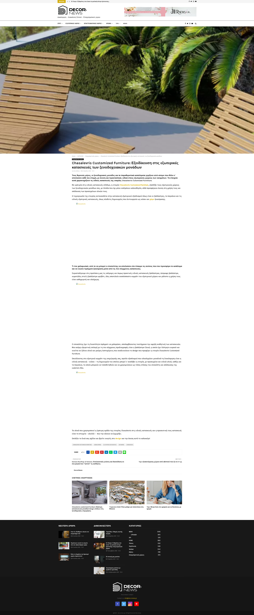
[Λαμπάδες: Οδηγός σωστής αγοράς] (99, 534)
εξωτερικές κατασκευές (109, 444)
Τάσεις (131, 543)
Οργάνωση (132, 546)
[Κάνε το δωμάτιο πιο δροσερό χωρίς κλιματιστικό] (64, 556)
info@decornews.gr (131, 598)
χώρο (152, 199)
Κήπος (131, 552)
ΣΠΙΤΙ (59, 23)
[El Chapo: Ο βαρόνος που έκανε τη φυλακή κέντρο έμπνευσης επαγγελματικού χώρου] (99, 545)
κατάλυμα (121, 444)
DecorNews (77, 171)
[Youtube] (192, 23)
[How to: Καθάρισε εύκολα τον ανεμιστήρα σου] (64, 534)
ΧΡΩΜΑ (108, 23)
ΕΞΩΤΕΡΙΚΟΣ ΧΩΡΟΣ (72, 23)
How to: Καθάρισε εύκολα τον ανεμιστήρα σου (80, 532)
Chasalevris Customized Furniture (134, 185)
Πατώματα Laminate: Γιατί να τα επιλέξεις (84, 1)
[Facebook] (186, 23)
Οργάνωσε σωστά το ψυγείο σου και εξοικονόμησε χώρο (79, 544)
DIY (130, 537)
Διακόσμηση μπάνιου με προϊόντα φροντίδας (113, 569)
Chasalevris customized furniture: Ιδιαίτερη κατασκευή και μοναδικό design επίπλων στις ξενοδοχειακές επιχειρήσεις (88, 509)
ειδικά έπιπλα (97, 444)
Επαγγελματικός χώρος (77, 159)
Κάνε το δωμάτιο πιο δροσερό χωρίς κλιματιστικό (80, 555)
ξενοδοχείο (129, 444)
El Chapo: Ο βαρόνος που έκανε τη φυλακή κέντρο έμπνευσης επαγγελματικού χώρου (114, 545)
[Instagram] (190, 23)
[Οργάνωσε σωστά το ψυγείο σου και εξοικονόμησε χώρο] (64, 545)
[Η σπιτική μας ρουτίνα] (99, 559)
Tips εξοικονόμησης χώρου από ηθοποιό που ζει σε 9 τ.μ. (160, 462)
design (118, 438)
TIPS (117, 23)
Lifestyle (134, 535)
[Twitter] (188, 23)
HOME (131, 540)
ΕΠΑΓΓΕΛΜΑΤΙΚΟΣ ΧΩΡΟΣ (93, 23)
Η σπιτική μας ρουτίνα (113, 557)
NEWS (125, 23)
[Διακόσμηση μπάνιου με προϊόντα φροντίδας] (99, 570)
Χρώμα (131, 549)
